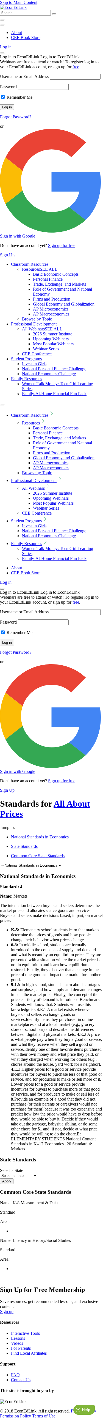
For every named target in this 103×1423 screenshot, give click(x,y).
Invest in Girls (34, 363)
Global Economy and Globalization (63, 304)
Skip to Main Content (18, 2)
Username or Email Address (24, 76)
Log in (6, 47)
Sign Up (7, 254)
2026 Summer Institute (52, 334)
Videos (17, 1343)
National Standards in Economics (40, 837)
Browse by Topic (37, 319)
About (16, 32)
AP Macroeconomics (51, 314)
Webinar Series (46, 348)
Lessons (18, 1338)
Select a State (11, 1170)
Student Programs (26, 358)
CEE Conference (37, 353)
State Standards (24, 846)
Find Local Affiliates (29, 1353)
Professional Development (34, 324)
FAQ (15, 1374)
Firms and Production (51, 299)
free (76, 66)
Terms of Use (43, 1416)
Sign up (6, 1311)
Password (8, 86)
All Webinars (42, 329)
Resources (39, 269)
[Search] (54, 14)
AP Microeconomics (50, 309)
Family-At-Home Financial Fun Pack (54, 393)
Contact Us (20, 1379)
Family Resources (26, 378)
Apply (6, 1181)
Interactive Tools (25, 1333)
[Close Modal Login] (2, 53)
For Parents (21, 1348)
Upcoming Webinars (51, 339)
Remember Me (18, 97)
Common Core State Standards (38, 855)
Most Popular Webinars (53, 344)
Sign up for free (61, 245)
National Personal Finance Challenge (54, 368)
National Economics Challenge (49, 373)
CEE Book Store (25, 37)
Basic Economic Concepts (56, 274)
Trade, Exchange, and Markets (59, 284)
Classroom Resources (29, 264)
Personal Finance (48, 279)
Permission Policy (15, 1416)
